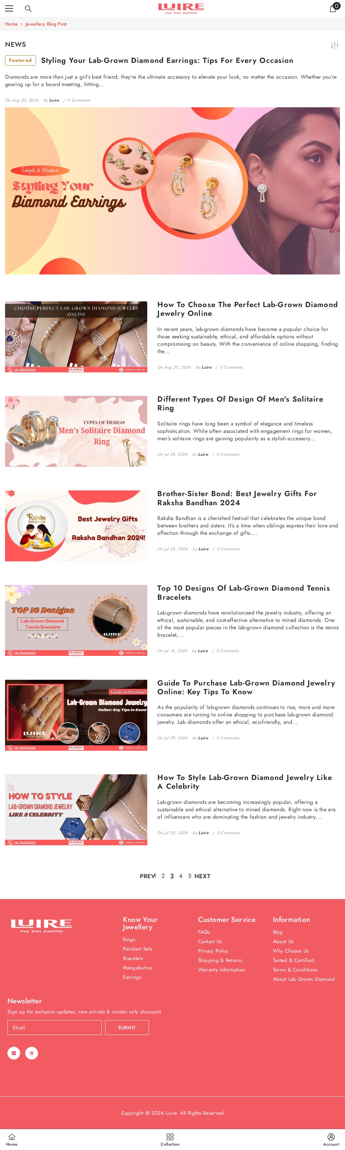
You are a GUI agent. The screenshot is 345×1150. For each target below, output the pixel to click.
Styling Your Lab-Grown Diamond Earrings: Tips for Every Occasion (151, 60)
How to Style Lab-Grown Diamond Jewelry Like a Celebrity (244, 782)
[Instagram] (13, 1053)
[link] (331, 1139)
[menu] (9, 8)
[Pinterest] (31, 1053)
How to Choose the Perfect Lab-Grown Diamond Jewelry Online (247, 309)
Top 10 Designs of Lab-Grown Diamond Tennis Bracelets (243, 592)
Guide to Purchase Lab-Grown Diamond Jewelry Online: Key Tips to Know (246, 687)
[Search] (28, 9)
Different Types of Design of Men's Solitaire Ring (240, 403)
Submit (127, 1027)
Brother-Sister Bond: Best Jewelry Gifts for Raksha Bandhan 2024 (237, 498)
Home (11, 24)
